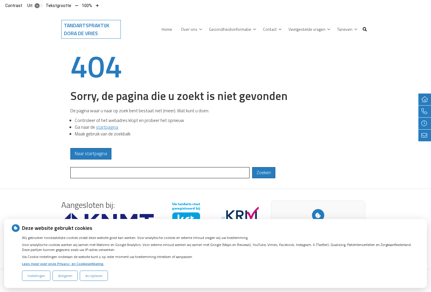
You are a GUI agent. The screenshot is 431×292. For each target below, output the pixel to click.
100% (87, 5)
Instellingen (36, 276)
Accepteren (94, 276)
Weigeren (65, 276)
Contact (270, 29)
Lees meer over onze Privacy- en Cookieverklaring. (63, 263)
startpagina (107, 127)
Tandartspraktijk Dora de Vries (86, 29)
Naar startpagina (91, 153)
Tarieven (344, 29)
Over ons (189, 29)
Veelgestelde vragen (307, 29)
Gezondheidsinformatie (230, 29)
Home (167, 29)
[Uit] (39, 5)
